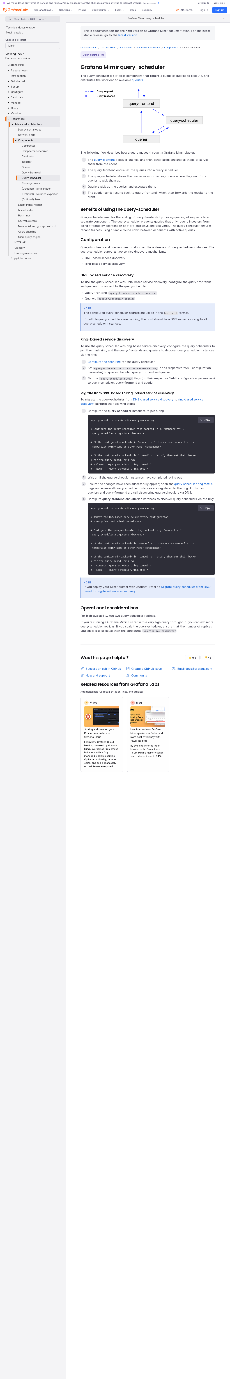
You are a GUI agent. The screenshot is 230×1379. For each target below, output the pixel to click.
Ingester (26, 161)
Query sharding (27, 231)
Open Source (99, 9)
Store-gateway (31, 183)
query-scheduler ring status (193, 484)
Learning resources (26, 253)
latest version (127, 35)
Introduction (18, 75)
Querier (26, 167)
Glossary (20, 247)
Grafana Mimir (108, 47)
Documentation (88, 47)
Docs (133, 9)
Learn (118, 9)
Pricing (82, 9)
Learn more (149, 3)
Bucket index (26, 210)
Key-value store (27, 220)
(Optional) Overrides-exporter (40, 193)
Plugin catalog (14, 32)
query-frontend (104, 159)
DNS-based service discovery (153, 399)
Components (171, 47)
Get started (18, 81)
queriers (137, 80)
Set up (15, 86)
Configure (17, 91)
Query (14, 108)
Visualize (16, 113)
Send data (17, 97)
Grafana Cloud (42, 9)
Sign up (219, 9)
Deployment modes (29, 129)
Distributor (28, 156)
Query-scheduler (31, 177)
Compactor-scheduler (35, 151)
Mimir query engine (29, 236)
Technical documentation (21, 27)
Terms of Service (38, 2)
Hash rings (24, 215)
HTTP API (20, 242)
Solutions (64, 9)
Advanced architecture (148, 47)
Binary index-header (30, 204)
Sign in (203, 9)
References (126, 47)
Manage (15, 102)
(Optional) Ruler (31, 199)
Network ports (26, 134)
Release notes (19, 70)
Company (147, 9)
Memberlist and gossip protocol (37, 226)
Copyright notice (21, 258)
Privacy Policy (61, 2)
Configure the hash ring (104, 362)
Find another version (17, 58)
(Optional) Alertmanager (36, 188)
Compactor (28, 145)
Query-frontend (31, 172)
